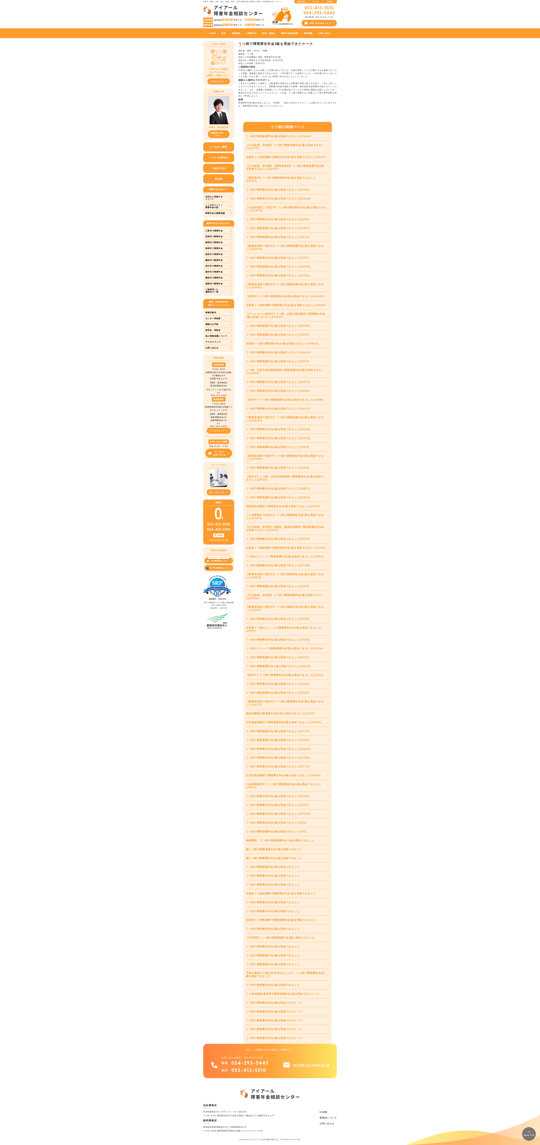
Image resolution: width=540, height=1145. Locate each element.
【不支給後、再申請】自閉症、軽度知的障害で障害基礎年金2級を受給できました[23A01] (285, 528)
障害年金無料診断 (289, 33)
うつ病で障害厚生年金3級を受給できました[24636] (278, 429)
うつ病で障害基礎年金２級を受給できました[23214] (278, 666)
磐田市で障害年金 (214, 277)
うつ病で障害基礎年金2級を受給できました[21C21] (278, 731)
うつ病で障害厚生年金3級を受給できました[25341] (278, 275)
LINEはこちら (217, 81)
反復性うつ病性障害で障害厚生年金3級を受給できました (281, 893)
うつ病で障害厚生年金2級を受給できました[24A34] (278, 352)
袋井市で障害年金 (214, 272)
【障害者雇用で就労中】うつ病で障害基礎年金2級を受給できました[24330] (285, 419)
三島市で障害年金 (214, 230)
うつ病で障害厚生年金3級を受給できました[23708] (278, 565)
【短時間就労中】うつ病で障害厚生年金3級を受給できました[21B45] (283, 786)
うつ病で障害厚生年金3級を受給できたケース (274, 1002)
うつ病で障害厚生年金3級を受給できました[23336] (278, 639)
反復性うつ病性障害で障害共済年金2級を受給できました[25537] (286, 157)
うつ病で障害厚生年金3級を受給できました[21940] (278, 813)
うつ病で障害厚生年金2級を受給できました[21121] (277, 804)
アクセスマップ (213, 342)
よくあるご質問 (218, 146)
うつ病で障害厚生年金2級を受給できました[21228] (277, 618)
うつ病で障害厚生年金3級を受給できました (273, 902)
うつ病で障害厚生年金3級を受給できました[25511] (277, 257)
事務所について (328, 1117)
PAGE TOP (529, 1135)
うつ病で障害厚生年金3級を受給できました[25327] (278, 189)
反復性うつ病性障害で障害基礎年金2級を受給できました (281, 919)
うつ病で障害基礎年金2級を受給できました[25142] (278, 237)
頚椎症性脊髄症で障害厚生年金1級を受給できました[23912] (283, 506)
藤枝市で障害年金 (214, 260)
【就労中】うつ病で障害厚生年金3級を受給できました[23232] (284, 675)
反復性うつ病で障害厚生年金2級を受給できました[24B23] (282, 343)
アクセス (315, 2)
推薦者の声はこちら (217, 134)
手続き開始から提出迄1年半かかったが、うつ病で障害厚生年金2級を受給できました (285, 974)
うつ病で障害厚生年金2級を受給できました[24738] (278, 438)
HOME (212, 33)
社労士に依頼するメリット (214, 197)
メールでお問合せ (218, 157)
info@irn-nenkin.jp (311, 1065)
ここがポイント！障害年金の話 (214, 206)
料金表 (329, 2)
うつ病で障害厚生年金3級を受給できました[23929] (278, 538)
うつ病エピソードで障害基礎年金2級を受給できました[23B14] (285, 556)
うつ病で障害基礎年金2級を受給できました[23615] (277, 467)
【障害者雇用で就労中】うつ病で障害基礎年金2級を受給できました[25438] (285, 247)
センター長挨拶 (213, 318)
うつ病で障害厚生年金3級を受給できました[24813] (278, 382)
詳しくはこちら (217, 492)
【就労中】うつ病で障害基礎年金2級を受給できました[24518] (284, 399)
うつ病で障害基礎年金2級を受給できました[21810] (277, 361)
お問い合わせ (324, 33)
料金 (224, 33)
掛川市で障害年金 (214, 266)
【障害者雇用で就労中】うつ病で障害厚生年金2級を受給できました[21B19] (285, 576)
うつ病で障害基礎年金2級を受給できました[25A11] (278, 228)
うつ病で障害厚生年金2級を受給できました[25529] (278, 219)
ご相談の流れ (218, 168)
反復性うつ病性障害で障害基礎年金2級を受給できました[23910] (286, 547)
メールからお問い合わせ (219, 453)
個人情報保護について (216, 336)
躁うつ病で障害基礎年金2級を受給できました (274, 849)
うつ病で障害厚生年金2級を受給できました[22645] (278, 748)
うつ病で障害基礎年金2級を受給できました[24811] (278, 334)
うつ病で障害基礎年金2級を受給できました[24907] (278, 325)
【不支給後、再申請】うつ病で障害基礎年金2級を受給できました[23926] (285, 596)
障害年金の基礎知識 (215, 213)
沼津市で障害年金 (214, 236)
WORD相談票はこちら (220, 568)
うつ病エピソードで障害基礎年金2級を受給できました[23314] (284, 648)
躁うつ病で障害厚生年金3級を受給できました (274, 858)
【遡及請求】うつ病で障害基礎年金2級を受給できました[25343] (281, 179)
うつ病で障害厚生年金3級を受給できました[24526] (278, 390)
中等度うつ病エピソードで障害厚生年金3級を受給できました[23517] (283, 629)
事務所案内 (301, 2)
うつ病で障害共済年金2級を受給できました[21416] (278, 796)
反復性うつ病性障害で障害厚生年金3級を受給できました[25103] (286, 305)
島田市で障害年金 (214, 254)
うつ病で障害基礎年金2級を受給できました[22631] (277, 740)
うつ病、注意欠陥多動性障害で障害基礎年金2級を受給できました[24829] (285, 371)
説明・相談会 (268, 33)
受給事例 (236, 33)
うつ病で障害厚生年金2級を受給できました (273, 875)
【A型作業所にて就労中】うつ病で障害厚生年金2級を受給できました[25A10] (286, 209)
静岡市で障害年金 (214, 242)
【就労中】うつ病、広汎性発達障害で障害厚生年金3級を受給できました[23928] (285, 478)
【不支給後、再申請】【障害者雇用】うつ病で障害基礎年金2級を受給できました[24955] (285, 167)
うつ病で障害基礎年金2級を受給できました (273, 866)
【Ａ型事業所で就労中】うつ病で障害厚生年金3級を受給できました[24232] (285, 516)
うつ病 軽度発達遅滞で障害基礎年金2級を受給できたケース (282, 993)
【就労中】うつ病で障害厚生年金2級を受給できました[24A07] (285, 296)
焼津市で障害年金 (214, 248)
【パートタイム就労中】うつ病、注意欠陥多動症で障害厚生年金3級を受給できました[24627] (285, 315)
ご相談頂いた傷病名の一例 (211, 290)
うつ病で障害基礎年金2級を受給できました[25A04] (278, 136)
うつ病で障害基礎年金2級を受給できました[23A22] (278, 497)
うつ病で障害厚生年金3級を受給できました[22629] (278, 757)
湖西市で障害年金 (214, 283)
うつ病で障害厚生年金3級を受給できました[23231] (277, 683)
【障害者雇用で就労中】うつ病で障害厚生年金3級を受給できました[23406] (285, 457)
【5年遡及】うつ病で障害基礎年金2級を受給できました (280, 937)
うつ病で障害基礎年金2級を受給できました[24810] (278, 266)
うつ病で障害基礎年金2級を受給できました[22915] (277, 586)
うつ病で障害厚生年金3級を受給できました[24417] (278, 408)
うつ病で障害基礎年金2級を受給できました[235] (276, 831)
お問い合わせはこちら (320, 23)
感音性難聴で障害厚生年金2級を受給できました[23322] (280, 713)
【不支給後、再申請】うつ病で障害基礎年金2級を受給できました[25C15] (285, 146)
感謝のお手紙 (211, 324)
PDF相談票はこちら (219, 561)
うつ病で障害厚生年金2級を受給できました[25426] (278, 198)
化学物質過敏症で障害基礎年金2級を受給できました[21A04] (283, 722)
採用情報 (308, 33)
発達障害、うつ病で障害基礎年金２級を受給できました (280, 840)
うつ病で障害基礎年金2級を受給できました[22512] (277, 657)
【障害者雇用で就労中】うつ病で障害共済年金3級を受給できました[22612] (285, 608)
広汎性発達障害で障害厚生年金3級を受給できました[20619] (283, 775)
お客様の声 (251, 33)
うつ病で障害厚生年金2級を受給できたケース (274, 1020)
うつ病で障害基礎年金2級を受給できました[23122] (277, 692)
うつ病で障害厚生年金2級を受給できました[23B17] (278, 488)
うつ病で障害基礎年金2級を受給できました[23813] (277, 447)
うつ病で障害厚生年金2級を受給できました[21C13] (278, 766)
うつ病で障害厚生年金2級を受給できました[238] (276, 822)
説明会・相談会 (213, 330)
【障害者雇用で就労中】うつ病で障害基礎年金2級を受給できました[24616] (285, 286)
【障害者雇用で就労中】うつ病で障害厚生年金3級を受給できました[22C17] (285, 703)
